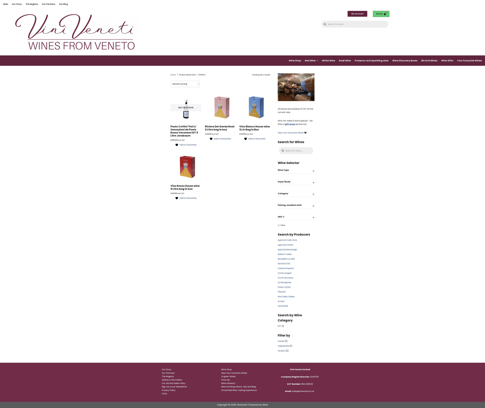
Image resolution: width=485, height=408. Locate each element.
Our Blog (63, 4)
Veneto (281, 350)
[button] (311, 61)
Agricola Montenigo (287, 249)
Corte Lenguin (285, 273)
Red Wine (310, 60)
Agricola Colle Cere (287, 240)
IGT (279, 326)
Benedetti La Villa (286, 258)
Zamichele (283, 306)
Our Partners (48, 4)
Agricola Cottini (285, 244)
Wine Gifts (447, 60)
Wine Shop (295, 60)
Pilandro (282, 291)
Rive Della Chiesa (286, 296)
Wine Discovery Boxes (404, 60)
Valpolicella (283, 345)
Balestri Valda (284, 254)
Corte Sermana (285, 277)
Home (173, 75)
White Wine (328, 60)
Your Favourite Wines (469, 60)
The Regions (32, 4)
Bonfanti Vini (284, 263)
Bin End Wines (429, 60)
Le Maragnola (284, 282)
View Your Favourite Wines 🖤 (292, 132)
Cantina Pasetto (286, 268)
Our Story (17, 4)
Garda (281, 341)
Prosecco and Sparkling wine (371, 60)
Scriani (281, 301)
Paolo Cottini (284, 287)
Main (5, 4)
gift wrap (290, 124)
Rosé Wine (345, 60)
